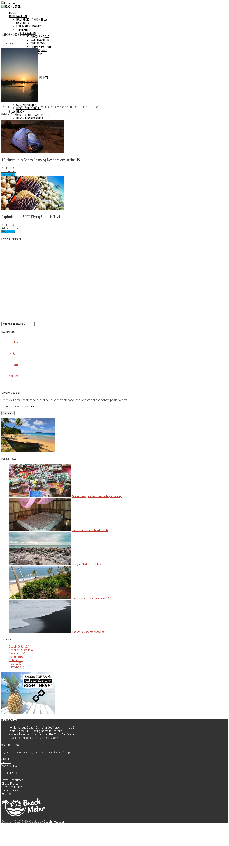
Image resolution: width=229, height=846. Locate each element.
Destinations (18, 653)
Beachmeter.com (55, 821)
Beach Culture (19, 646)
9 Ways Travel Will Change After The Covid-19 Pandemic (44, 734)
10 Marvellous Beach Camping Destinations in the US (40, 160)
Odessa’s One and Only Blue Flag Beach (33, 738)
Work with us (9, 765)
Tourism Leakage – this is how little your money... (97, 496)
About (5, 758)
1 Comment (8, 171)
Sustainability (18, 667)
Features (16, 656)
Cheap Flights (9, 783)
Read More (8, 174)
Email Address (10, 406)
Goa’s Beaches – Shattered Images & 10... (93, 598)
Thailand (22, 30)
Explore (6, 793)
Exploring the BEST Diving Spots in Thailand (33, 216)
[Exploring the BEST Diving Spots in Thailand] (32, 208)
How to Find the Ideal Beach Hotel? (90, 530)
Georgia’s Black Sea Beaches (86, 564)
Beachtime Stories (22, 650)
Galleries (16, 660)
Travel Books (9, 790)
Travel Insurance (11, 787)
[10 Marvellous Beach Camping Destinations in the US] (32, 151)
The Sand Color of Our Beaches (88, 632)
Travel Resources (12, 780)
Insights (15, 663)
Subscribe (8, 413)
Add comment (10, 228)
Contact (6, 762)
